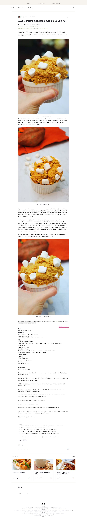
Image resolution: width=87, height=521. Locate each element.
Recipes (24, 7)
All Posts (13, 7)
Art (19, 7)
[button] (73, 7)
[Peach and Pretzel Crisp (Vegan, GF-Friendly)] (65, 464)
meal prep (28, 436)
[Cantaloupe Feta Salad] (21, 464)
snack (44, 436)
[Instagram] (44, 504)
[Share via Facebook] (19, 445)
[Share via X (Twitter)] (22, 445)
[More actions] (68, 17)
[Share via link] (29, 445)
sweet (34, 436)
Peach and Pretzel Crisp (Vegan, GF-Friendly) (63, 473)
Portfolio (43, 516)
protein (55, 436)
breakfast (50, 436)
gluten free (21, 436)
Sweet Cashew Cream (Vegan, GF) (43, 473)
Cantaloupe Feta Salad (19, 472)
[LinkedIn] (42, 504)
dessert (39, 436)
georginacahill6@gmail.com (49, 515)
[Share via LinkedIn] (25, 445)
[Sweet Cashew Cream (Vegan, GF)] (43, 464)
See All (74, 456)
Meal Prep (30, 7)
